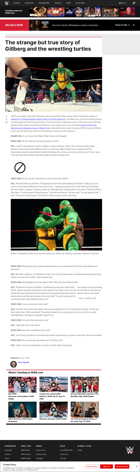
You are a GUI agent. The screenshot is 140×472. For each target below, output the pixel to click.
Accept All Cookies (122, 466)
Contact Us (64, 454)
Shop (68, 3)
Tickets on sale (121, 25)
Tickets (57, 3)
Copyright (39, 458)
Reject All (107, 466)
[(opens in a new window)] (39, 25)
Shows (17, 3)
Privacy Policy (41, 454)
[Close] (136, 466)
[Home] (6, 3)
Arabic (80, 450)
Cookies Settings (91, 466)
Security (63, 458)
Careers (7, 454)
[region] (70, 466)
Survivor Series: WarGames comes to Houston (75, 25)
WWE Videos (26, 454)
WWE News (25, 450)
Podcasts (29, 3)
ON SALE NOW (14, 25)
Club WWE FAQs (66, 450)
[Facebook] (6, 116)
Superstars (44, 3)
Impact (7, 458)
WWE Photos (26, 458)
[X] (6, 119)
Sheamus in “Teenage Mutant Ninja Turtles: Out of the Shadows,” (38, 119)
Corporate (8, 450)
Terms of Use (40, 450)
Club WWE (80, 3)
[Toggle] (6, 122)
